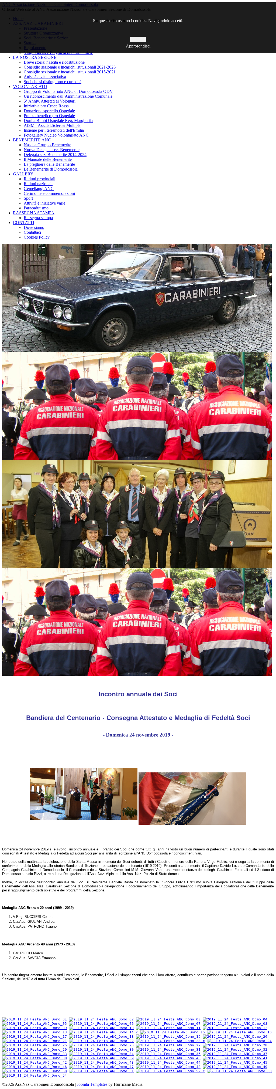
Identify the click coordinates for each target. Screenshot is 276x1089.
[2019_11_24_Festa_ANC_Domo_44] (168, 1062)
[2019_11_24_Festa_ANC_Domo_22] (101, 1041)
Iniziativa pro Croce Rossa (46, 106)
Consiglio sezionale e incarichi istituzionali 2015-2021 (70, 72)
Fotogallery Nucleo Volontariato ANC (56, 135)
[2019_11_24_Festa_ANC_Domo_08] (235, 1024)
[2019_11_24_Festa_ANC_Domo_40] (168, 1058)
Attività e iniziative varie (44, 203)
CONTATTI (23, 222)
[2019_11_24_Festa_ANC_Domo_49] (235, 1067)
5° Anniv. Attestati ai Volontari (49, 101)
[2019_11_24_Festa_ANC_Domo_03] (168, 1019)
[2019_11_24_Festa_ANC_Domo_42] (34, 1062)
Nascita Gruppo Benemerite (47, 145)
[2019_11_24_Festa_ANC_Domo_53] (239, 1071)
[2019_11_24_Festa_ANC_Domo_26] (101, 1045)
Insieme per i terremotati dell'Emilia (54, 130)
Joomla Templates (92, 1084)
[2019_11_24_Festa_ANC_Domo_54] (34, 1075)
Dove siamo (34, 227)
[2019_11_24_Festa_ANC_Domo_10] (101, 1028)
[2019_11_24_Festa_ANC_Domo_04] (235, 1019)
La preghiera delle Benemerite (49, 164)
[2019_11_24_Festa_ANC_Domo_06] (101, 1024)
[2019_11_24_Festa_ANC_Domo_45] (235, 1062)
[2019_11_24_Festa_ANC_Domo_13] (34, 1032)
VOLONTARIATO (30, 86)
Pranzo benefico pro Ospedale (49, 115)
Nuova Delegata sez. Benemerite (52, 149)
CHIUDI (138, 40)
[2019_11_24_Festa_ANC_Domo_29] (34, 1049)
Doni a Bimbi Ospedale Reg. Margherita (58, 120)
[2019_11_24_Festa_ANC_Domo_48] (168, 1067)
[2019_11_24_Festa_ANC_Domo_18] (101, 1036)
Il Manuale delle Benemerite (48, 159)
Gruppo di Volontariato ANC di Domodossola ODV (68, 91)
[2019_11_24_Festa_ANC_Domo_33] (34, 1054)
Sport (28, 198)
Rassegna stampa (38, 217)
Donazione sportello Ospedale (49, 110)
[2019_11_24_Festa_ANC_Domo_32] (235, 1049)
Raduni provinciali (39, 179)
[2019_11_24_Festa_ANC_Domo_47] (101, 1067)
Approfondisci (138, 46)
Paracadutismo (36, 208)
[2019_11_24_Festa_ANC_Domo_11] (168, 1028)
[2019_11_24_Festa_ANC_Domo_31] (168, 1049)
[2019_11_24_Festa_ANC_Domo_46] (34, 1067)
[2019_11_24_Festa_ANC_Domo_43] (101, 1062)
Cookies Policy (37, 237)
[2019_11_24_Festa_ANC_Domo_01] (34, 1019)
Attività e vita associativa (45, 76)
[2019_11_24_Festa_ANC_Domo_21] (34, 1041)
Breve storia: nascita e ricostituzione (54, 62)
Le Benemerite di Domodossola (51, 169)
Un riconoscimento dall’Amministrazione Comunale (68, 96)
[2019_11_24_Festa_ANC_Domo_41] (235, 1058)
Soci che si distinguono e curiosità (52, 81)
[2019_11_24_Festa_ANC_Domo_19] (168, 1036)
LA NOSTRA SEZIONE (35, 57)
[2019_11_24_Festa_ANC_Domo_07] (168, 1024)
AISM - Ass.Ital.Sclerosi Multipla (52, 125)
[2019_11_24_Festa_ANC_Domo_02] (101, 1019)
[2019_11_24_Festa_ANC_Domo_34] (101, 1054)
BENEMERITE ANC (32, 140)
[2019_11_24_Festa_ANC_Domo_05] (34, 1024)
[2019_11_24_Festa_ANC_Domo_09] (34, 1028)
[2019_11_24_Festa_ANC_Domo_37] (235, 1054)
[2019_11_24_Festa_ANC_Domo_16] (239, 1032)
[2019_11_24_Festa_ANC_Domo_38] (34, 1058)
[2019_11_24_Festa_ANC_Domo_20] (235, 1036)
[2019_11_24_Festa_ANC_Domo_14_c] (103, 1032)
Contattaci (32, 232)
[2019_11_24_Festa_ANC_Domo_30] (101, 1049)
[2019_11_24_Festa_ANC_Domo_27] (168, 1045)
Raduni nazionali (38, 183)
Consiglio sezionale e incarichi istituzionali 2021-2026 (70, 67)
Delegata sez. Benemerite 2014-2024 (55, 154)
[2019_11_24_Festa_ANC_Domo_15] (172, 1032)
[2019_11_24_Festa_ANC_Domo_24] (239, 1041)
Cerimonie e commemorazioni (49, 193)
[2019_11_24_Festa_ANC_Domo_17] (34, 1036)
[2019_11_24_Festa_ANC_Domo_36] (168, 1054)
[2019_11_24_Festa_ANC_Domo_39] (101, 1058)
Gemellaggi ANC (39, 188)
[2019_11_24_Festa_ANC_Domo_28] (235, 1045)
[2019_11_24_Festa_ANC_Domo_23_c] (170, 1041)
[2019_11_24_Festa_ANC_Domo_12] (235, 1028)
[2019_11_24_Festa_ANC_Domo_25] (34, 1045)
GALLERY (23, 174)
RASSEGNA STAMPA (33, 213)
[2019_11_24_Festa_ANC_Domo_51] (101, 1071)
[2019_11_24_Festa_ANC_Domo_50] (34, 1071)
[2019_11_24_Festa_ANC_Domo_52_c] (170, 1071)
